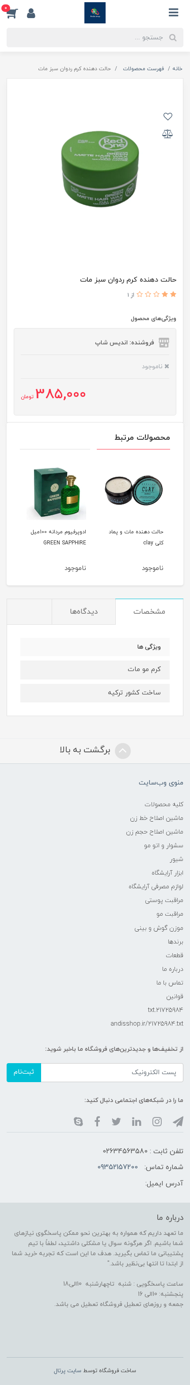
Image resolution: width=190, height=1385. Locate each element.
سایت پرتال (67, 1371)
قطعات (174, 955)
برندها (175, 942)
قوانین (174, 997)
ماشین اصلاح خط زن (156, 818)
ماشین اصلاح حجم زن (154, 832)
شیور (176, 859)
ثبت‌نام (24, 1072)
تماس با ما (169, 983)
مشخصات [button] (149, 612)
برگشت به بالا (86, 750)
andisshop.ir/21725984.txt (146, 1024)
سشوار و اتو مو (163, 846)
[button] (17, 13)
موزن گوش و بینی (158, 928)
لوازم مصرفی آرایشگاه (156, 887)
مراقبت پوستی (164, 900)
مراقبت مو (169, 914)
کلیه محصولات (163, 804)
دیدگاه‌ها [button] (84, 612)
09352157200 (117, 1167)
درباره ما (172, 969)
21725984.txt (165, 1010)
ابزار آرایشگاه (167, 873)
